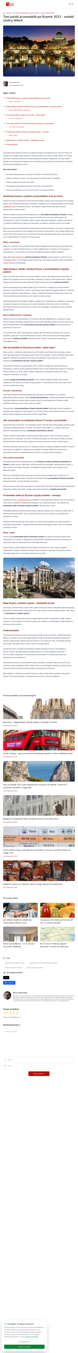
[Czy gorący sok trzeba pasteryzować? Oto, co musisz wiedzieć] (57, 910)
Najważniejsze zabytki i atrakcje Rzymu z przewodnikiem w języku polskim (34, 107)
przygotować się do (10, 206)
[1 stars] (4, 1013)
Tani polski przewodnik (16, 127)
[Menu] (69, 4)
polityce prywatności (32, 1337)
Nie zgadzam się (24, 1342)
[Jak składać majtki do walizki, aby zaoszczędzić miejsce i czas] (20, 910)
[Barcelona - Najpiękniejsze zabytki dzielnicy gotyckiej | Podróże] (39, 709)
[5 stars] (17, 1013)
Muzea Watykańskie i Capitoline (19, 110)
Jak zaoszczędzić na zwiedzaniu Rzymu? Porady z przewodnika (30, 123)
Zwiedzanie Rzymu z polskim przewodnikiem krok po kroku (28, 98)
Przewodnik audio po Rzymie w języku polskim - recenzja (27, 132)
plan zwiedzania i (18, 257)
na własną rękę (22, 500)
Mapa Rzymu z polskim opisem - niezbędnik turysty (25, 140)
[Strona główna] (4, 13)
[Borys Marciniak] (5, 83)
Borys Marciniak (14, 82)
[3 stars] (10, 1013)
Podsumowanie (12, 144)
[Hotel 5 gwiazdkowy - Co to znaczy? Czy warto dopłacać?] (20, 934)
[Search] (72, 4)
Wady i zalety (13, 135)
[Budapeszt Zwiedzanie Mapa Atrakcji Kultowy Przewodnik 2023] (39, 805)
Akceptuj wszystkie (24, 1347)
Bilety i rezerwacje (15, 101)
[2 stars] (7, 1013)
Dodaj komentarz (39, 1074)
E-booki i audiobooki (15, 118)
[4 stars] (14, 1013)
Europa (9, 13)
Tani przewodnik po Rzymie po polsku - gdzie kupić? (25, 115)
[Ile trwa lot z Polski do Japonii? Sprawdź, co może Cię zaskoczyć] (57, 934)
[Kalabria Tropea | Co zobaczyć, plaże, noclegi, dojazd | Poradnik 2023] (39, 870)
